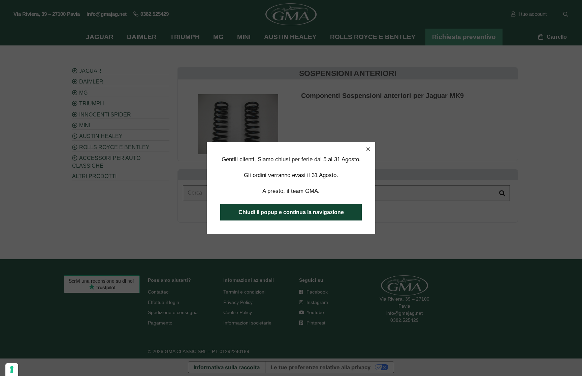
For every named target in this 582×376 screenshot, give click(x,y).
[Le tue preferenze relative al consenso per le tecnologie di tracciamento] (11, 369)
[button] (368, 149)
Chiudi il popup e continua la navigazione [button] (291, 212)
